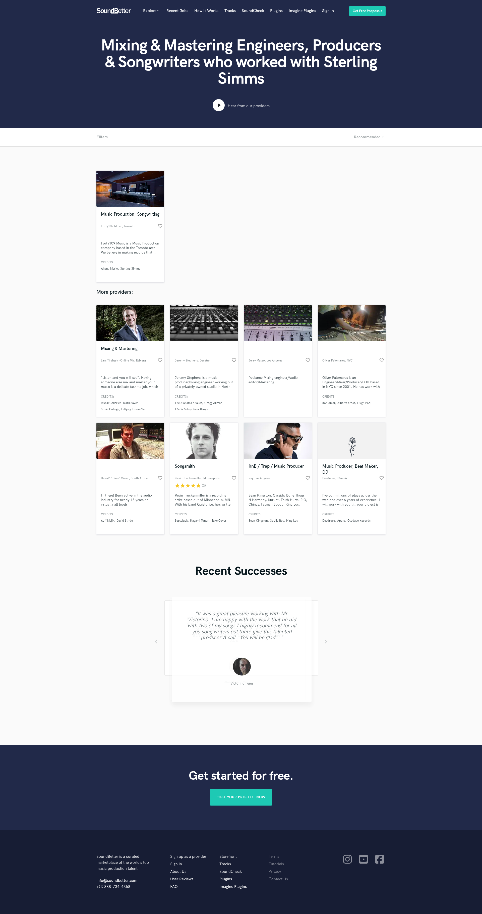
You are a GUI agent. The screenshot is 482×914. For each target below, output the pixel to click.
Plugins (276, 11)
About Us (178, 871)
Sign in (328, 11)
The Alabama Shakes (188, 403)
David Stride (124, 521)
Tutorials (276, 864)
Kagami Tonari (199, 521)
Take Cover (219, 521)
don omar (328, 403)
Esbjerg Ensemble (133, 409)
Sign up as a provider (188, 856)
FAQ (174, 886)
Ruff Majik (107, 521)
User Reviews (181, 879)
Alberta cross (346, 403)
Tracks (230, 11)
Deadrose (328, 521)
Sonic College (110, 409)
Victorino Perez (241, 684)
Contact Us (278, 879)
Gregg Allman (213, 403)
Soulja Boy (277, 521)
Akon (104, 269)
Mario (114, 269)
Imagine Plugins (302, 11)
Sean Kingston (258, 521)
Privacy (275, 871)
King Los (292, 521)
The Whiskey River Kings (191, 409)
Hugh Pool (364, 403)
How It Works (206, 11)
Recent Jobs (177, 11)
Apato (341, 521)
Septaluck (181, 521)
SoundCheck (253, 11)
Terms (274, 856)
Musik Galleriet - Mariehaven (120, 403)
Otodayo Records (359, 521)
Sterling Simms (130, 269)
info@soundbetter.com (116, 880)
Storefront (228, 856)
